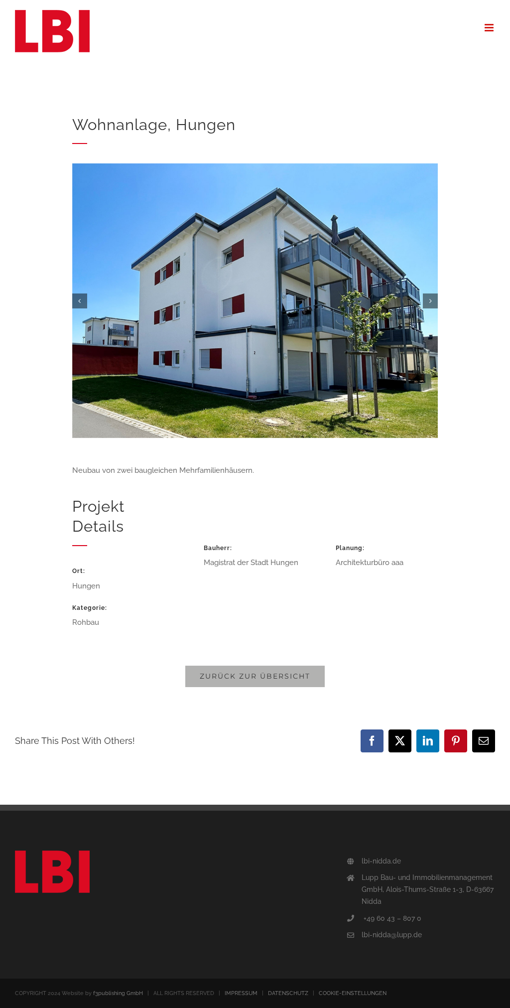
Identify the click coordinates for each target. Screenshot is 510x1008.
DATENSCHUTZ (288, 993)
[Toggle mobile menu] (490, 27)
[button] (79, 300)
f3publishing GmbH (118, 993)
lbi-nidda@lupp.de (392, 935)
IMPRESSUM (241, 993)
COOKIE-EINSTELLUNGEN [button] (352, 993)
